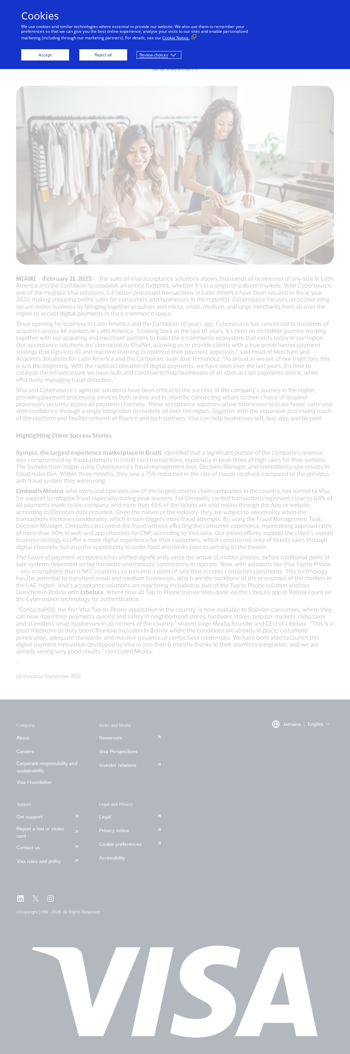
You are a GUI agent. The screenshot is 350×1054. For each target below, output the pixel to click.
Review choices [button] (153, 55)
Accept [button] (45, 55)
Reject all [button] (103, 55)
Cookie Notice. (176, 38)
